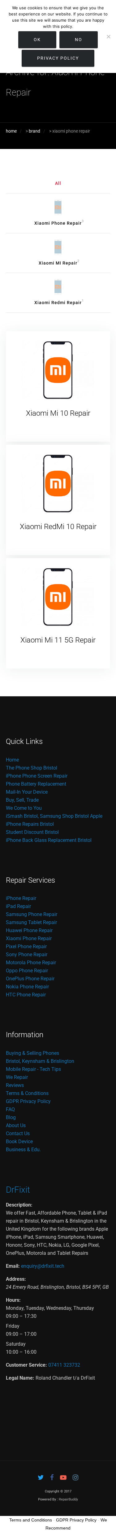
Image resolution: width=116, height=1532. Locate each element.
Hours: (13, 1300)
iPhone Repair (21, 898)
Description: (19, 1205)
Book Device (19, 1141)
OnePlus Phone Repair (30, 979)
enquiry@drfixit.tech (42, 1266)
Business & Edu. (23, 1149)
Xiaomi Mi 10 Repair (58, 413)
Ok (37, 39)
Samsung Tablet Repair (31, 922)
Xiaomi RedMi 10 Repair (58, 526)
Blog (11, 1117)
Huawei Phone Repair (29, 930)
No (78, 39)
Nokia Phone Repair (27, 987)
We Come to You (24, 808)
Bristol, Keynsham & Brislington (40, 1061)
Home (12, 760)
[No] (108, 36)
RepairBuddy (68, 1499)
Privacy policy (58, 58)
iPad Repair (18, 906)
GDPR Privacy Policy (28, 1101)
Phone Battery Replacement (36, 784)
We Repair (17, 1077)
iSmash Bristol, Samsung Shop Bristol (47, 816)
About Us (16, 1125)
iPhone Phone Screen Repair (36, 776)
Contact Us (18, 1133)
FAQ (10, 1109)
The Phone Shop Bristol (31, 768)
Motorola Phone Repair (31, 962)
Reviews (15, 1085)
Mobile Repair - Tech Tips (33, 1069)
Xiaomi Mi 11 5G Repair (58, 640)
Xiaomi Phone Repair (29, 938)
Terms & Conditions (27, 1093)
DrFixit (18, 1190)
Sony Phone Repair (26, 954)
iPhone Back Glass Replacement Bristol (49, 840)
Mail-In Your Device (27, 792)
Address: (16, 1279)
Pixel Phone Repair (26, 946)
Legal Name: (20, 1378)
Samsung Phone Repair (31, 914)
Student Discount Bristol (32, 832)
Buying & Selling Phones (32, 1053)
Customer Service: (26, 1365)
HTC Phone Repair (26, 995)
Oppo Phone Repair (27, 971)
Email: (13, 1266)
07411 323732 (64, 1365)
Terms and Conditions (30, 1519)
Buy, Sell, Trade (22, 800)
